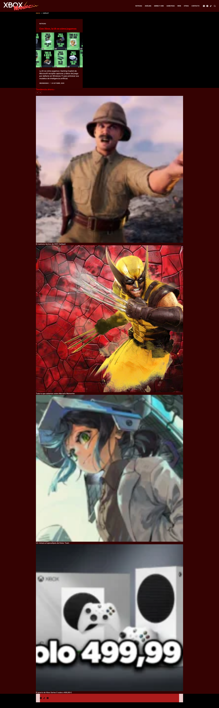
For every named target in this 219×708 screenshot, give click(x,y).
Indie (179, 6)
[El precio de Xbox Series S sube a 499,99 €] (109, 617)
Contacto (195, 6)
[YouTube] (207, 6)
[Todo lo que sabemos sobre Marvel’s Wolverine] (109, 318)
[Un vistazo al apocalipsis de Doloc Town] (109, 468)
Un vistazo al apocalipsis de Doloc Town (52, 543)
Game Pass (171, 6)
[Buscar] (215, 6)
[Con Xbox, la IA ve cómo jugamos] (59, 50)
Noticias (138, 6)
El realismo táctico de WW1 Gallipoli (51, 244)
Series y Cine (159, 6)
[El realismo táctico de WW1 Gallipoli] (109, 169)
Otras (186, 6)
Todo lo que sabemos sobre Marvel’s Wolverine (55, 393)
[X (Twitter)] (204, 6)
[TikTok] (211, 6)
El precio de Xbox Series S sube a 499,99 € (54, 692)
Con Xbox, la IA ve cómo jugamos (58, 28)
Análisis (148, 6)
